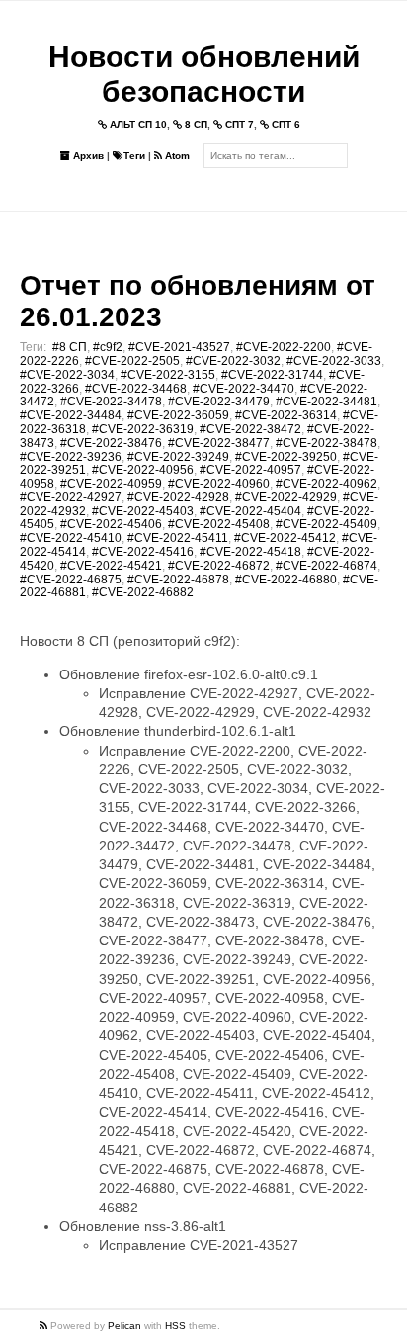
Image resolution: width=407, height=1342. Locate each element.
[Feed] (45, 1325)
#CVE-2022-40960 (219, 484)
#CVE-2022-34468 (136, 389)
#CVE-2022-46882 (143, 592)
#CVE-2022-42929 (286, 497)
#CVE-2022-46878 (178, 579)
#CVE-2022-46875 (71, 579)
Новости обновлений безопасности (204, 74)
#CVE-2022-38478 (326, 443)
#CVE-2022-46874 (326, 566)
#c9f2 (107, 347)
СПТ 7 (238, 124)
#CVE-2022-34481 (326, 401)
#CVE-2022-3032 (233, 361)
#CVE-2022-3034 (67, 375)
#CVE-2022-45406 (111, 524)
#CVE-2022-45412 (285, 538)
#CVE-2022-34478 (111, 401)
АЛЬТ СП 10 (137, 124)
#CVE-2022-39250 (286, 457)
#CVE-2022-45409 (326, 524)
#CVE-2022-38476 (111, 443)
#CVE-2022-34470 (243, 389)
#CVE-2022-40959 (111, 484)
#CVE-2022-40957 (250, 470)
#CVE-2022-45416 (143, 552)
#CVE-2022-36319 (143, 429)
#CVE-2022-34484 (71, 415)
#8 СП (69, 347)
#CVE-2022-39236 (71, 457)
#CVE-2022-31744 (272, 375)
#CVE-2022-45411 (177, 538)
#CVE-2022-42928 (178, 497)
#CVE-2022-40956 (143, 470)
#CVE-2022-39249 (178, 457)
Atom (176, 155)
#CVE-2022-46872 (219, 566)
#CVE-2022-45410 (71, 538)
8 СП (194, 124)
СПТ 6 (284, 124)
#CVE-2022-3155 (168, 375)
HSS (175, 1325)
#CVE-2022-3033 (333, 361)
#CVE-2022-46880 (286, 579)
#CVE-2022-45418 (250, 552)
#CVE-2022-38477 (219, 443)
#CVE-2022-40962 (326, 484)
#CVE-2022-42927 (71, 497)
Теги (134, 155)
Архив (87, 155)
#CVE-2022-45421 (111, 566)
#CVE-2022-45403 (143, 511)
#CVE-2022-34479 (219, 401)
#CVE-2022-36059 (178, 415)
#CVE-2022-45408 (219, 524)
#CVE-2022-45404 (250, 511)
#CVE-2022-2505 (132, 361)
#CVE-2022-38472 (250, 429)
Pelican (124, 1325)
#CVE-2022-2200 (283, 347)
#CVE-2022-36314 (286, 415)
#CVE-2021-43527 (179, 347)
